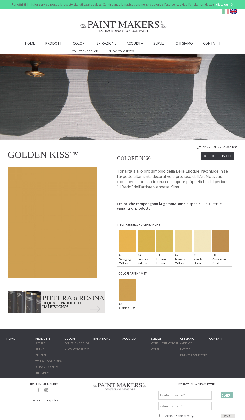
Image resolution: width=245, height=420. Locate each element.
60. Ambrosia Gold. (219, 259)
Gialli (214, 147)
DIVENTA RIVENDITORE (193, 355)
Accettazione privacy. (179, 416)
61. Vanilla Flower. (199, 259)
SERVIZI (159, 43)
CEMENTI (40, 355)
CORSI (155, 349)
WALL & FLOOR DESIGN (49, 361)
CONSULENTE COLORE (164, 343)
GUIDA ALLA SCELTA (46, 367)
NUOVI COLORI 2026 (121, 51)
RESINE (39, 349)
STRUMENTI (42, 373)
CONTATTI (211, 43)
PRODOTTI (54, 43)
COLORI (79, 43)
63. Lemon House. (161, 259)
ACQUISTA (135, 43)
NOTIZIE (185, 349)
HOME (30, 43)
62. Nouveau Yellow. (181, 259)
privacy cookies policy (44, 400)
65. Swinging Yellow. (125, 259)
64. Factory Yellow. (143, 259)
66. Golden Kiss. (127, 306)
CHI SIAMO (184, 43)
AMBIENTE (186, 343)
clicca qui (222, 4)
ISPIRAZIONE (106, 43)
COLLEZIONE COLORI (85, 51)
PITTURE (40, 343)
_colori (201, 147)
